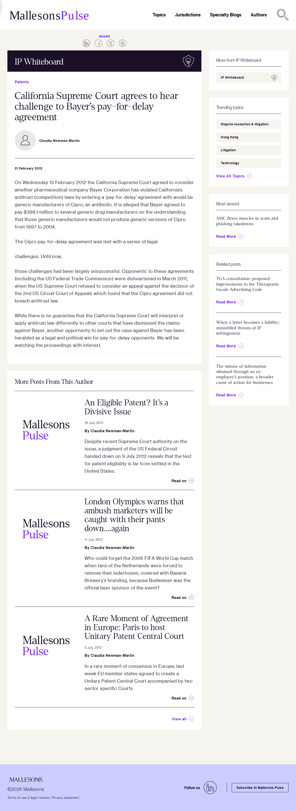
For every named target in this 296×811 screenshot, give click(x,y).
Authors (259, 15)
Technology (230, 163)
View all (179, 719)
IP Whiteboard (232, 77)
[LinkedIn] (210, 787)
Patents (22, 81)
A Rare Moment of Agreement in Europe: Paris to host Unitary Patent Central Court (137, 627)
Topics (159, 15)
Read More (226, 236)
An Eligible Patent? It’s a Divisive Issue (126, 407)
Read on (179, 480)
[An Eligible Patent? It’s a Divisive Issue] (46, 429)
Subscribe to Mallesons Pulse (260, 787)
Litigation (228, 150)
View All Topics (230, 176)
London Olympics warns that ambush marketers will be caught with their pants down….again (134, 515)
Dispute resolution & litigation (245, 124)
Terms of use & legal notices (28, 797)
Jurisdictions (188, 15)
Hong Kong (229, 137)
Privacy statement (65, 797)
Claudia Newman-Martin (113, 430)
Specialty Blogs (225, 15)
